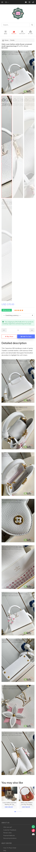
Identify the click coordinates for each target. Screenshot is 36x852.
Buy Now (9, 336)
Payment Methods (9, 835)
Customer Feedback (9, 830)
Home (6, 40)
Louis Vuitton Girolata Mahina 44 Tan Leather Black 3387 (9, 804)
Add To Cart (26, 336)
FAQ (4, 850)
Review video (7, 833)
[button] (15, 811)
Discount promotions (9, 838)
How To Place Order (9, 848)
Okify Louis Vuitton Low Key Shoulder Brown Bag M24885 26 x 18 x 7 (26, 805)
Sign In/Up (22, 33)
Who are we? (7, 827)
